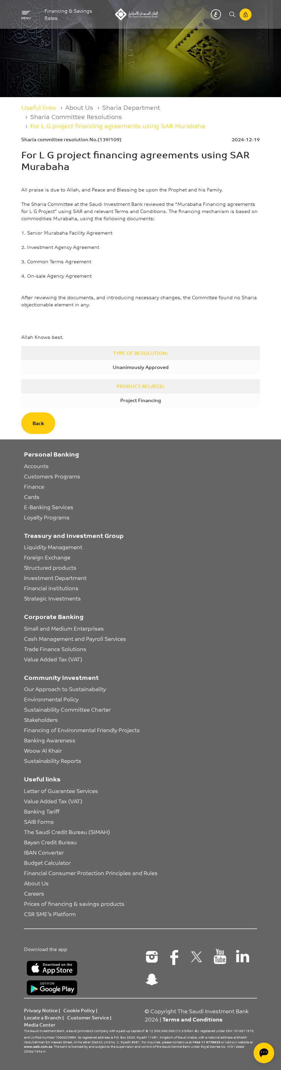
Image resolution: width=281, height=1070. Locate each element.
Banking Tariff (41, 811)
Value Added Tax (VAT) (53, 659)
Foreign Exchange (47, 557)
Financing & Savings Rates (68, 14)
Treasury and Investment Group (74, 535)
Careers (34, 893)
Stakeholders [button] (41, 719)
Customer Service (88, 1017)
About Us (79, 107)
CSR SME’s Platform (50, 914)
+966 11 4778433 (206, 1042)
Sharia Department (131, 107)
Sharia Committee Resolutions (76, 116)
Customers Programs (52, 476)
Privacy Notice (41, 1010)
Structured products (50, 567)
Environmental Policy (51, 699)
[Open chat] (264, 1053)
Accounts (36, 466)
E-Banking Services (48, 507)
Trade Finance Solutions (55, 648)
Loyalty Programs (47, 517)
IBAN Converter (44, 852)
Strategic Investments (52, 598)
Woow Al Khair (43, 750)
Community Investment (61, 677)
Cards (31, 496)
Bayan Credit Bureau (50, 842)
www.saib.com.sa (38, 1046)
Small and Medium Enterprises (64, 628)
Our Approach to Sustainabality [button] (65, 688)
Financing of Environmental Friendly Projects (82, 730)
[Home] (136, 14)
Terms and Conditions (192, 1019)
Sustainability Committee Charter (67, 709)
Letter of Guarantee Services (61, 790)
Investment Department (55, 577)
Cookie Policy (79, 1010)
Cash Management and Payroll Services (75, 638)
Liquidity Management (53, 547)
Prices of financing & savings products (74, 903)
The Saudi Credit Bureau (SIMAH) (67, 831)
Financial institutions (51, 588)
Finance (34, 486)
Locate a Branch (42, 1017)
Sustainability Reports (52, 760)
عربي (216, 14)
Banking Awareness (49, 740)
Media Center (40, 1024)
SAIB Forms (39, 821)
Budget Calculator (47, 862)
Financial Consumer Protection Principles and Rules (91, 872)
